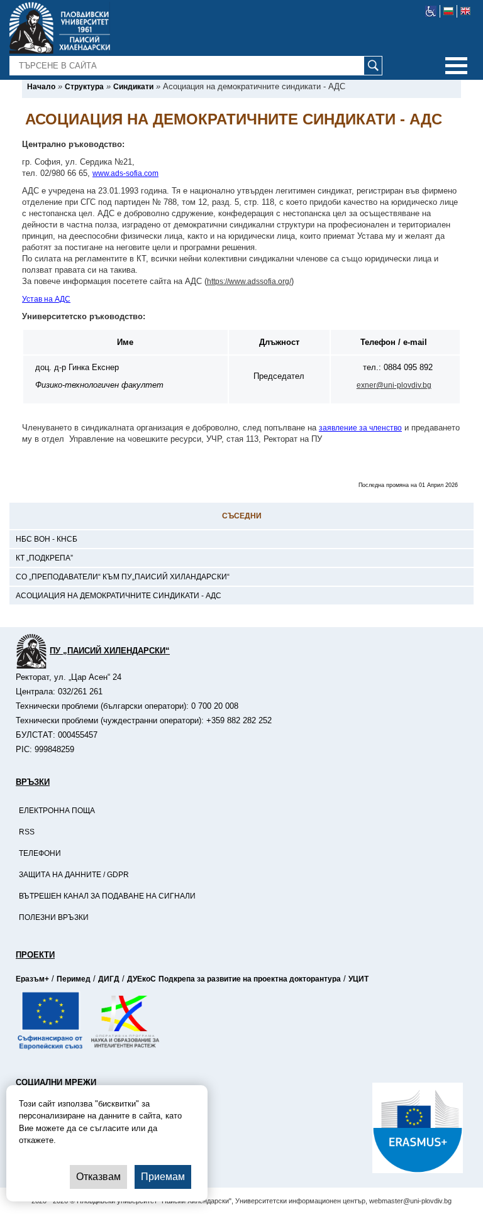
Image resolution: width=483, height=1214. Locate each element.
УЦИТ (358, 979)
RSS (27, 832)
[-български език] (448, 11)
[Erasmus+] (372, 1128)
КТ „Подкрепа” (44, 558)
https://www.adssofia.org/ (249, 281)
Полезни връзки (54, 917)
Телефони (40, 853)
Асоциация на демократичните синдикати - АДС (118, 595)
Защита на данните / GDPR (74, 874)
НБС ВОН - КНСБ (46, 539)
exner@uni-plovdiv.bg (394, 385)
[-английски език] (465, 11)
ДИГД (108, 979)
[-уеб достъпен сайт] (431, 11)
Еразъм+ (32, 979)
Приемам (163, 1176)
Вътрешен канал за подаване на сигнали (107, 896)
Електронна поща (57, 810)
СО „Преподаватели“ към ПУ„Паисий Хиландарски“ (123, 576)
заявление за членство (360, 428)
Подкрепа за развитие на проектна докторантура (249, 979)
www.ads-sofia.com (125, 173)
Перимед (74, 979)
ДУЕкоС (141, 979)
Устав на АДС (46, 299)
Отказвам (98, 1176)
